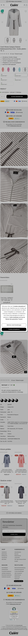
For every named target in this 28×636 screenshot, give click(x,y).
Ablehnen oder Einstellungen (14, 325)
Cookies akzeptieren (14, 329)
